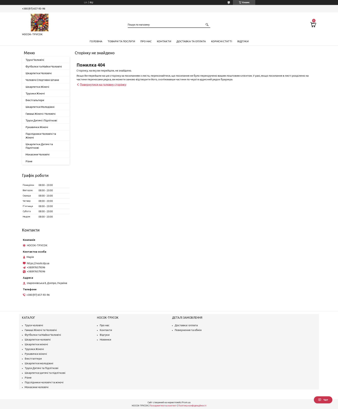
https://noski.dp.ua (38, 263)
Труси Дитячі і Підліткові (41, 120)
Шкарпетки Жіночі (37, 86)
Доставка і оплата (186, 325)
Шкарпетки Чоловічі (39, 73)
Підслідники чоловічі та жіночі (44, 382)
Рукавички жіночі (36, 353)
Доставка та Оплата (191, 41)
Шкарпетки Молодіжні (40, 106)
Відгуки (243, 41)
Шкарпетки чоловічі (38, 339)
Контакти (164, 41)
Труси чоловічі (34, 325)
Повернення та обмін (188, 330)
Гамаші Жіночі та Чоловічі (41, 330)
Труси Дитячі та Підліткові (41, 368)
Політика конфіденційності (192, 405)
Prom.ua (186, 402)
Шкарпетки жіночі (36, 344)
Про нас (146, 41)
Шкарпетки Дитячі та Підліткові (39, 146)
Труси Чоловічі (35, 59)
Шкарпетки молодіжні (39, 363)
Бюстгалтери (33, 358)
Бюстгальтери (35, 100)
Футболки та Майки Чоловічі (44, 66)
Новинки (105, 339)
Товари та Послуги (121, 41)
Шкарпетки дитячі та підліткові (45, 372)
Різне (29, 161)
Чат (325, 399)
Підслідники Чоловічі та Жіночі (41, 135)
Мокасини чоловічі (36, 387)
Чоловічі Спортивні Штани (42, 79)
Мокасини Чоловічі (37, 154)
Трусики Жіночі (35, 93)
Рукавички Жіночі (37, 127)
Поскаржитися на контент (163, 405)
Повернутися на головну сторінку (103, 84)
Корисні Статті (221, 41)
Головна (96, 41)
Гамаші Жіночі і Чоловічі (40, 113)
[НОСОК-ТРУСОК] (39, 21)
